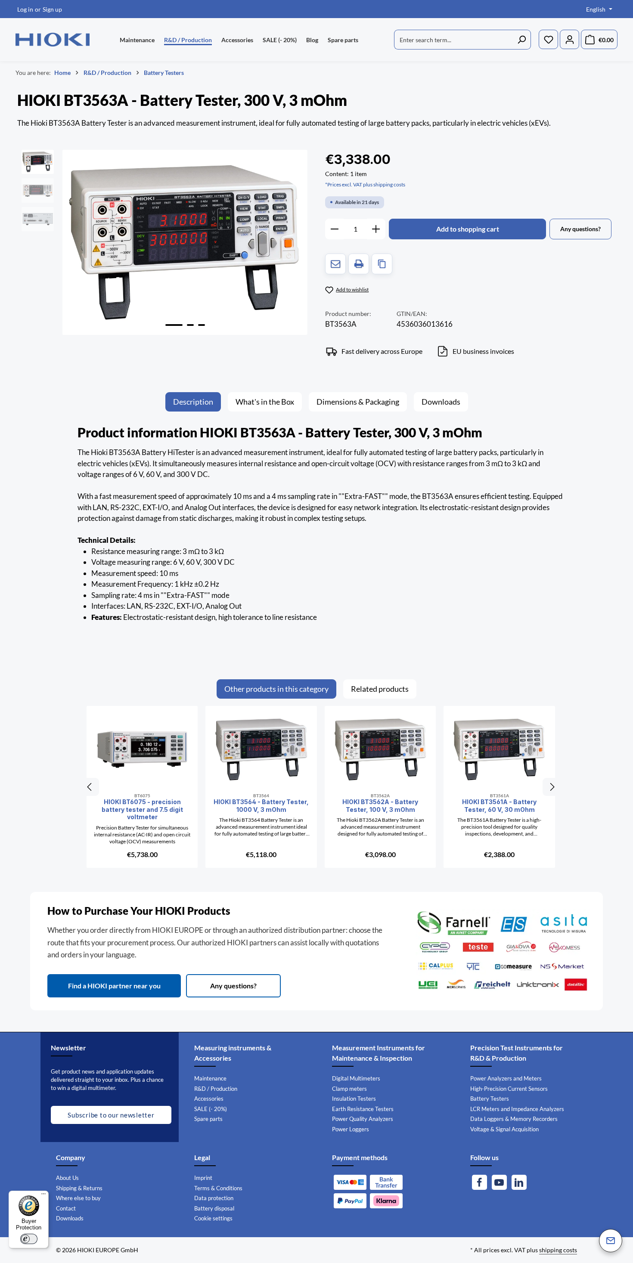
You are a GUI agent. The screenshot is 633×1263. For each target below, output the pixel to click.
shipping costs (558, 1250)
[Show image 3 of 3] (201, 325)
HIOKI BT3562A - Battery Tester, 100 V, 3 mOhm (380, 805)
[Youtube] (499, 1182)
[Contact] (610, 1240)
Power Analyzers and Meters (506, 1078)
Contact (66, 1208)
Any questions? (233, 985)
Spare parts (208, 1118)
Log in (25, 9)
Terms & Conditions (218, 1188)
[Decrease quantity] (334, 229)
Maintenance (210, 1078)
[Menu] (43, 1196)
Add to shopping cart (467, 229)
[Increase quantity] (376, 229)
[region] (164, 242)
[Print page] (358, 264)
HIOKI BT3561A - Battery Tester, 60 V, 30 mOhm (499, 805)
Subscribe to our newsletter (111, 1115)
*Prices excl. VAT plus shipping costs (365, 184)
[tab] (193, 402)
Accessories (208, 1098)
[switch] (28, 1239)
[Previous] (90, 787)
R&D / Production (215, 1088)
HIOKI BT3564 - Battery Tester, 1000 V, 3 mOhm (261, 805)
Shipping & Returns (79, 1188)
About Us (67, 1177)
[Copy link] (382, 264)
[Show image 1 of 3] (174, 325)
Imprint (203, 1177)
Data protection (213, 1198)
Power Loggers (350, 1129)
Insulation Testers (354, 1098)
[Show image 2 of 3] (190, 325)
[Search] (521, 40)
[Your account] (569, 40)
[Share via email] (335, 264)
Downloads (70, 1218)
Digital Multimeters (356, 1078)
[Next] (552, 787)
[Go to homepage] (53, 39)
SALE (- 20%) (210, 1108)
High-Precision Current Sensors (509, 1088)
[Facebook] (479, 1182)
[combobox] (453, 40)
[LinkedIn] (519, 1182)
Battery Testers (489, 1098)
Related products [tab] (380, 688)
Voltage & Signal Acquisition (504, 1129)
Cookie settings (213, 1218)
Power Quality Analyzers (362, 1118)
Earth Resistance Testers (363, 1108)
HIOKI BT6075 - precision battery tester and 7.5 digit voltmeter (142, 809)
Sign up (52, 9)
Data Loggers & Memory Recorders (514, 1118)
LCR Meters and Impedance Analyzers (517, 1108)
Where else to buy (78, 1198)
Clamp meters (349, 1088)
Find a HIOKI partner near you (114, 985)
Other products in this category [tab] (276, 688)
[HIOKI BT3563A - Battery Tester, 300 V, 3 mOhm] (184, 242)
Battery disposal (214, 1208)
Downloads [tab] (441, 401)
